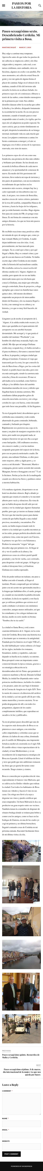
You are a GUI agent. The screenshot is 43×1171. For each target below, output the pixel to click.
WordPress (27, 1166)
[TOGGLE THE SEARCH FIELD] (39, 5)
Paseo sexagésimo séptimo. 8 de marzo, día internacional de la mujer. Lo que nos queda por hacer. (22, 1072)
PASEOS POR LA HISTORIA (21, 5)
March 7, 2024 (25, 47)
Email (5, 1130)
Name (5, 1118)
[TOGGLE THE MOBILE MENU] (3, 5)
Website (6, 1141)
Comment (7, 1091)
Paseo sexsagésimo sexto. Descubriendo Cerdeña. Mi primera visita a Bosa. (21, 35)
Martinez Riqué (9, 47)
